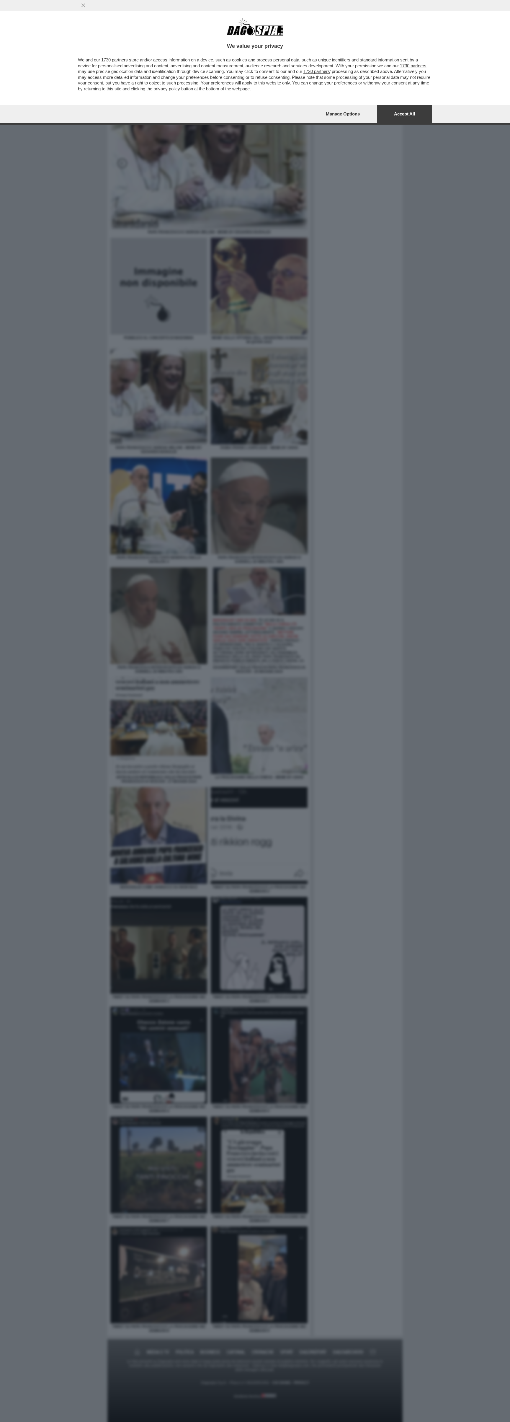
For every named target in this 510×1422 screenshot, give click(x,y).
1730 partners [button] (114, 59)
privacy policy (166, 88)
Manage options (343, 113)
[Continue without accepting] (83, 5)
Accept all (404, 113)
